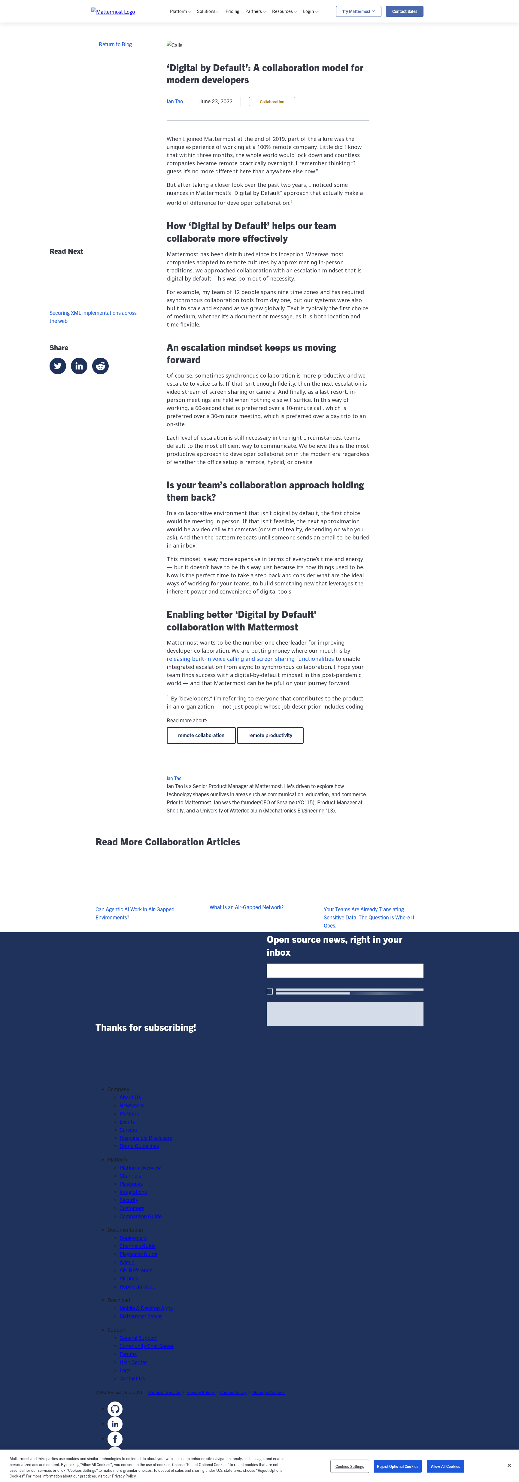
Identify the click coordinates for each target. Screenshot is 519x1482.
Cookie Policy (233, 1392)
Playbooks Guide (300, 121)
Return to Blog (115, 44)
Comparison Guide (141, 1216)
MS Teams (191, 129)
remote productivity (270, 735)
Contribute (293, 188)
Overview (189, 45)
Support (321, 69)
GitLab (186, 145)
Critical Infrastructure (230, 113)
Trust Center (193, 102)
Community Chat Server (147, 1345)
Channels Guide (299, 113)
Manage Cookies (268, 1392)
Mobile (186, 77)
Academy (291, 105)
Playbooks (190, 61)
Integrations (192, 69)
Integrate (291, 205)
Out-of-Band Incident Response (384, 56)
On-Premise (192, 172)
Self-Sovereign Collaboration (238, 61)
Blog (286, 53)
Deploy (289, 196)
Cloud (185, 180)
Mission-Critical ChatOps (234, 69)
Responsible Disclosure (146, 1137)
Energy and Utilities (228, 153)
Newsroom (132, 1105)
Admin (288, 129)
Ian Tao (174, 778)
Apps (318, 61)
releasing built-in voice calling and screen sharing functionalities (250, 658)
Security (188, 94)
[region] (259, 1466)
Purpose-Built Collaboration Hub (243, 86)
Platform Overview (140, 1167)
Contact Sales (404, 11)
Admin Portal (326, 53)
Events (288, 69)
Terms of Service (164, 1392)
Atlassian (189, 137)
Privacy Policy (201, 1392)
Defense (215, 121)
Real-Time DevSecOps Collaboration (247, 77)
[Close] (509, 1465)
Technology (219, 129)
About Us (130, 1097)
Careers (128, 1129)
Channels (189, 53)
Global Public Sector (229, 137)
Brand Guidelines (139, 1145)
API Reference (297, 145)
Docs (287, 137)
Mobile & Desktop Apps (146, 1307)
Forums (128, 1353)
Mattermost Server (141, 1316)
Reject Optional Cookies (397, 1466)
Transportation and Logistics (238, 161)
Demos (289, 61)
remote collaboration (201, 735)
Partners (129, 1113)
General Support (138, 1337)
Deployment (133, 1237)
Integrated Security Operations (241, 45)
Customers (293, 77)
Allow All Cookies (445, 1466)
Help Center (133, 1362)
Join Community (299, 180)
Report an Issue (137, 1286)
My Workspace (328, 45)
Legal (126, 1370)
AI (181, 86)
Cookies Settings (349, 1466)
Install (288, 213)
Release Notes (297, 153)
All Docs (129, 1278)
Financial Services (226, 145)
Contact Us (132, 1378)
